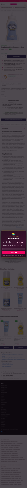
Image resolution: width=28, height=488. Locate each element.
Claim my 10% (13, 252)
